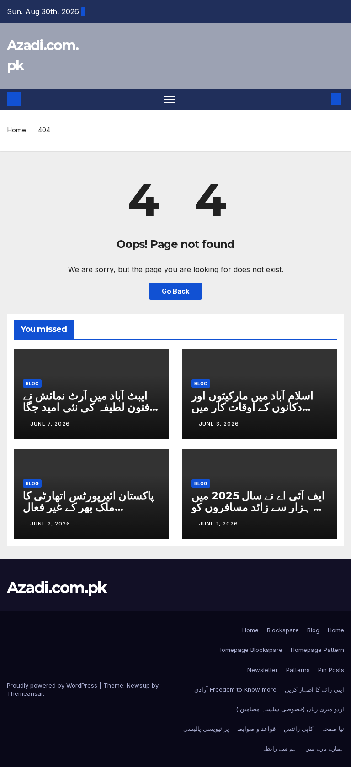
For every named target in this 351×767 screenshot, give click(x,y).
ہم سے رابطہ (279, 748)
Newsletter (262, 669)
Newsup (138, 685)
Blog (32, 383)
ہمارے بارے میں (324, 748)
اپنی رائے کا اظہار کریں (314, 689)
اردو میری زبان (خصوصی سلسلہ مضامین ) (290, 709)
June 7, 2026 (50, 423)
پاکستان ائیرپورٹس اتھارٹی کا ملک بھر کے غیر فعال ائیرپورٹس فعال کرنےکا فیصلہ (89, 507)
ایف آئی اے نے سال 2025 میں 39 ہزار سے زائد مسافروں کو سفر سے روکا (259, 507)
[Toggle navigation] (170, 99)
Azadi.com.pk (57, 587)
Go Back (175, 291)
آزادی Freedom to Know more (235, 689)
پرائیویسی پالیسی (206, 728)
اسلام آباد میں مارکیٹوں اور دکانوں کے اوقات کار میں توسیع (252, 407)
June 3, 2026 (219, 423)
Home (16, 130)
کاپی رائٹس (298, 728)
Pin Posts (331, 669)
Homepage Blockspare (250, 649)
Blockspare (283, 630)
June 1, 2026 (218, 523)
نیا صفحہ (332, 728)
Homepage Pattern (317, 649)
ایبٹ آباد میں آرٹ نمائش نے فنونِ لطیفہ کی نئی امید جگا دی (86, 407)
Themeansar (25, 693)
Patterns (298, 669)
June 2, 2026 (50, 523)
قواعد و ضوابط (256, 728)
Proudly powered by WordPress (53, 685)
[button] (321, 99)
